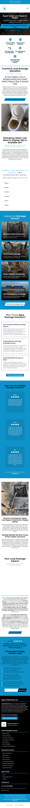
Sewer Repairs (5, 742)
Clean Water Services (7, 767)
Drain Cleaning (5, 757)
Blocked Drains (5, 733)
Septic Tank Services (7, 753)
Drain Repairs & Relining (8, 740)
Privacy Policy (9, 805)
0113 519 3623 (7, 786)
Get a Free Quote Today (9, 718)
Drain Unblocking (6, 735)
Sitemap (4, 779)
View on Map (6, 790)
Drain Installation (6, 744)
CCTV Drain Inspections (7, 737)
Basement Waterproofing (8, 763)
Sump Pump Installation (8, 761)
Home (3, 774)
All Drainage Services (7, 777)
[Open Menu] (27, 8)
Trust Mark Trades (21, 797)
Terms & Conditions (19, 805)
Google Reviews (15, 473)
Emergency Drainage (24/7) (8, 746)
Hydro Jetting (5, 755)
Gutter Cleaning (6, 759)
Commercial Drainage (7, 765)
